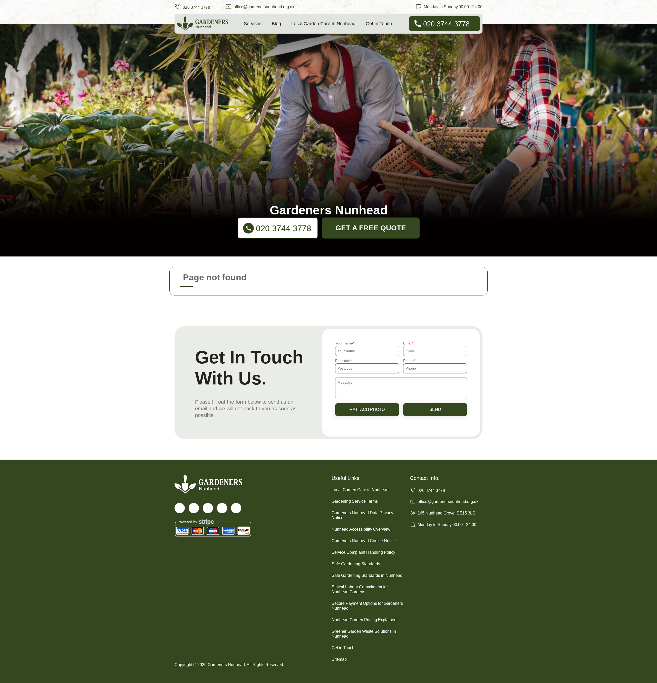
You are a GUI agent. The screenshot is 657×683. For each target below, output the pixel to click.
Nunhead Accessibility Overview (361, 529)
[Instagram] (208, 508)
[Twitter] (194, 508)
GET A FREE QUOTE (370, 228)
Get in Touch (379, 23)
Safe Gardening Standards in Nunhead (367, 575)
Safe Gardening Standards (356, 564)
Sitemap (339, 659)
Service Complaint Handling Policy (363, 552)
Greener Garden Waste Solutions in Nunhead (364, 633)
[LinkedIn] (222, 508)
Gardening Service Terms (355, 501)
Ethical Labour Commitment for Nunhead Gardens (360, 589)
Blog (276, 23)
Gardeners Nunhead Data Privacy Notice (362, 515)
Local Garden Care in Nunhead (323, 23)
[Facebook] (180, 508)
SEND (435, 409)
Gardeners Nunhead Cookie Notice (364, 541)
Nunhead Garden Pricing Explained (364, 620)
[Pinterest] (236, 508)
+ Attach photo (367, 409)
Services (253, 23)
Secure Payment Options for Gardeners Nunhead (367, 605)
